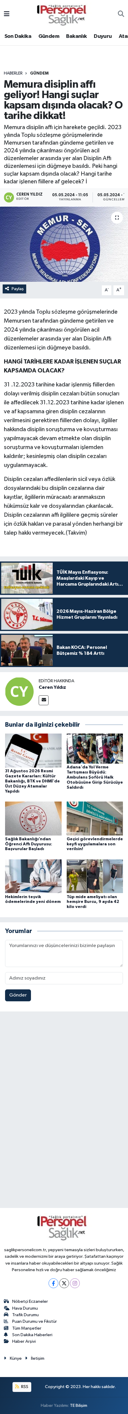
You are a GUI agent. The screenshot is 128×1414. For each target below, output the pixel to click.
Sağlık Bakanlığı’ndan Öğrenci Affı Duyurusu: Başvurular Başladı (28, 844)
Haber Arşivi (24, 1341)
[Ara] (121, 14)
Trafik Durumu (25, 1315)
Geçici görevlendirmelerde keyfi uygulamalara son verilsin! (95, 844)
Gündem (48, 36)
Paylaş (18, 289)
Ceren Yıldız (52, 687)
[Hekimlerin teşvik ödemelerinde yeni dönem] (33, 876)
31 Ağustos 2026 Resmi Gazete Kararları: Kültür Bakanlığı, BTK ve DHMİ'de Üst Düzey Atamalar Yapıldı (32, 781)
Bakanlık (76, 36)
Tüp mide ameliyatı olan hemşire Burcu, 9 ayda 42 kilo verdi (93, 902)
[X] (64, 1283)
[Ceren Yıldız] (19, 691)
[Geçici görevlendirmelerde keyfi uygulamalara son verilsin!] (95, 818)
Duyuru (103, 36)
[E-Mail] (44, 700)
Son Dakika (17, 36)
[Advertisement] (64, 1111)
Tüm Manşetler (26, 1328)
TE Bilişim (78, 1405)
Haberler (13, 73)
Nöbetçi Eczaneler (30, 1301)
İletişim (37, 1358)
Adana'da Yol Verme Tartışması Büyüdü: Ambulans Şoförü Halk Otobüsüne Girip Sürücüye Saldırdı (95, 777)
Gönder (18, 995)
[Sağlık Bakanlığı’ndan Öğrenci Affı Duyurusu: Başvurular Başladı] (33, 818)
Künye (16, 1358)
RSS (24, 1386)
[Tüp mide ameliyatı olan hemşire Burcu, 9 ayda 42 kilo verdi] (95, 876)
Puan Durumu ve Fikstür (34, 1321)
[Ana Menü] (7, 14)
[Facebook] (53, 1283)
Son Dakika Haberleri (32, 1335)
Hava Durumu (25, 1308)
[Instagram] (75, 1283)
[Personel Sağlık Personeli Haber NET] (63, 14)
